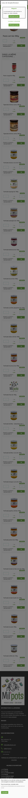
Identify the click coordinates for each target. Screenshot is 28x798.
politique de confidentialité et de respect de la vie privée (13, 786)
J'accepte (4, 792)
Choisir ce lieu (14, 16)
